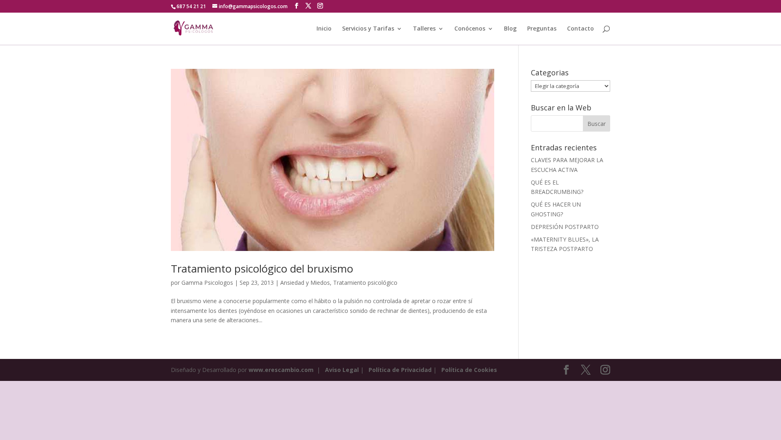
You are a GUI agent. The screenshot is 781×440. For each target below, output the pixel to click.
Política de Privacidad (400, 370)
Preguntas (541, 29)
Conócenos (469, 29)
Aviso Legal (342, 370)
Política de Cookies (469, 370)
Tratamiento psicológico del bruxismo (262, 268)
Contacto (580, 29)
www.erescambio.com (281, 370)
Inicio (324, 29)
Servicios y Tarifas (368, 29)
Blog (510, 29)
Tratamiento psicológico (365, 282)
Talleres (424, 29)
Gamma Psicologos (207, 282)
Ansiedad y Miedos (305, 282)
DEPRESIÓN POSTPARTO (565, 227)
